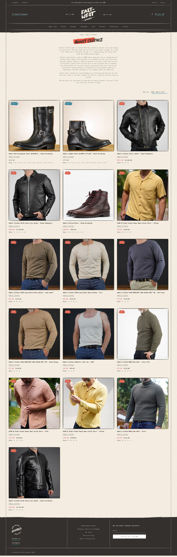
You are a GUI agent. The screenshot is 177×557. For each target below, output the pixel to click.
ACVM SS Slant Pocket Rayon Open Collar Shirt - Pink (28, 431)
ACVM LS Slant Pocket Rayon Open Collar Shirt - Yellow (83, 431)
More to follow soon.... (88, 538)
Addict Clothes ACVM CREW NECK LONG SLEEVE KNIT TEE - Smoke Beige (33, 362)
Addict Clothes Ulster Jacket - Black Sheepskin (135, 153)
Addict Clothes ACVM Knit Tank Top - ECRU (78, 362)
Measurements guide (88, 525)
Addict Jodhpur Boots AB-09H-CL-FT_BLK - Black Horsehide (84, 153)
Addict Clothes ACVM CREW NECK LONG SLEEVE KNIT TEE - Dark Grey (140, 292)
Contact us (16, 538)
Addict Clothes (91, 34)
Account (154, 2)
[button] (20, 14)
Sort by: (146, 92)
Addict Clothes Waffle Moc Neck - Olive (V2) (133, 362)
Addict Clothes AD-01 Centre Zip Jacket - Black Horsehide (30, 501)
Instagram (15, 2)
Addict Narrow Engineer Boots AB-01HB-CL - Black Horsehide (30, 153)
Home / (83, 34)
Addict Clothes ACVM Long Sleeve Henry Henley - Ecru (82, 292)
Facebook (24, 2)
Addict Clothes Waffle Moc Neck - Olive (131, 431)
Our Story (88, 532)
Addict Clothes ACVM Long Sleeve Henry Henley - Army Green (31, 292)
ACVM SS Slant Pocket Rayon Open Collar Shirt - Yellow (137, 223)
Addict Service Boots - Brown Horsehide (77, 223)
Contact (162, 2)
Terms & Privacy (88, 535)
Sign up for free (128, 536)
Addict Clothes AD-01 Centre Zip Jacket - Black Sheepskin (30, 223)
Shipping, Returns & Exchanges (88, 529)
